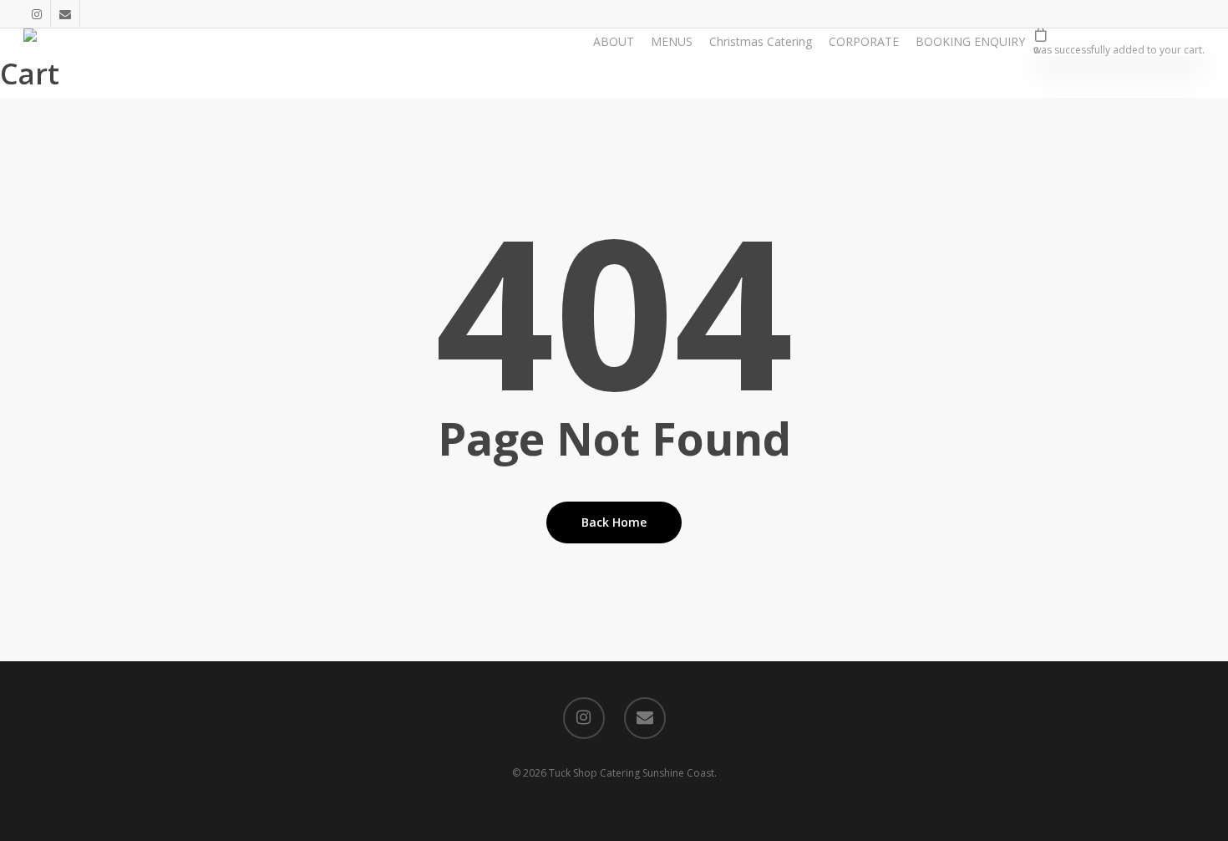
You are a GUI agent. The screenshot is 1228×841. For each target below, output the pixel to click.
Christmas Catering (760, 41)
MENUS (672, 41)
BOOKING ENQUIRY (970, 41)
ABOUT (613, 41)
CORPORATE (864, 41)
